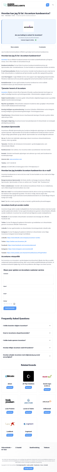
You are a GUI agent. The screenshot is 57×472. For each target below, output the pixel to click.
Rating (5, 301)
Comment (5, 273)
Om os (41, 465)
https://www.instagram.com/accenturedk (20, 249)
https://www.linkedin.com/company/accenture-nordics (23, 237)
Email (5, 293)
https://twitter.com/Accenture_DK (16, 241)
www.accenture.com (16, 159)
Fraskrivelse (37, 465)
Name (5, 286)
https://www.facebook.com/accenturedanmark (22, 245)
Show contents (15, 47)
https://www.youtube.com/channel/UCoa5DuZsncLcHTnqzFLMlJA (27, 252)
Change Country (28, 468)
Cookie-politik (29, 465)
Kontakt (46, 465)
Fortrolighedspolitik (21, 465)
